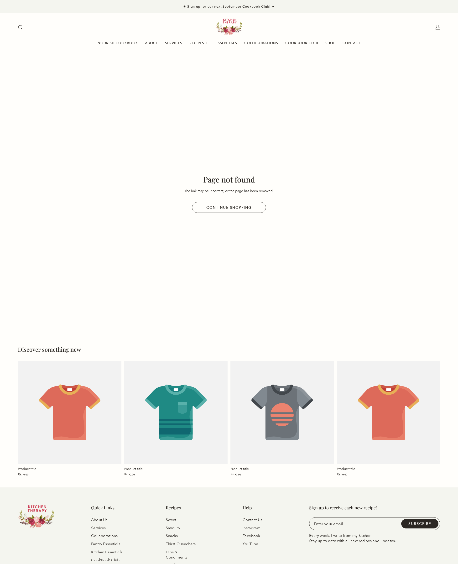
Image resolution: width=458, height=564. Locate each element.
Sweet (171, 519)
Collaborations (104, 535)
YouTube (250, 544)
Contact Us (252, 519)
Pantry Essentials (105, 544)
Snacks (172, 535)
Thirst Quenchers (181, 544)
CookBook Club (105, 560)
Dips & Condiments (176, 554)
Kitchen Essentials (106, 552)
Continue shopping (229, 207)
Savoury (173, 527)
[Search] (20, 27)
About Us (99, 519)
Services (98, 527)
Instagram (251, 527)
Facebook (251, 535)
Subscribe (419, 524)
